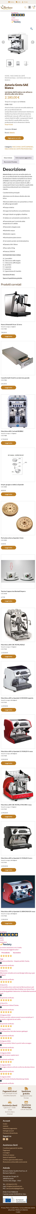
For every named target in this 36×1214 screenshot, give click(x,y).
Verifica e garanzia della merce (13, 1159)
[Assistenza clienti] (9, 1102)
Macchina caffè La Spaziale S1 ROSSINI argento (17, 698)
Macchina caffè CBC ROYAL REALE (13, 645)
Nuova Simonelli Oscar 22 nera (11, 324)
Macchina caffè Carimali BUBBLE (12, 431)
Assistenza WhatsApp (26, 1106)
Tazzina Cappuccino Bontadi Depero (13, 591)
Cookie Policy (15, 1208)
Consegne (6, 1153)
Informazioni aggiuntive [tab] (23, 158)
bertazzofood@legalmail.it (15, 1188)
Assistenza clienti (9, 1105)
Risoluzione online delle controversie (15, 1162)
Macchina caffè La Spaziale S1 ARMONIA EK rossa (18, 911)
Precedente (6, 952)
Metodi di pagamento (10, 1128)
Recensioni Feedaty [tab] (10, 162)
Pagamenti (6, 1150)
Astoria (12, 132)
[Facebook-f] (4, 1139)
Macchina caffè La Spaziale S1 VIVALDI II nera (16, 858)
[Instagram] (7, 1139)
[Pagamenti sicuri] (9, 1088)
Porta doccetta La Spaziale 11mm (12, 538)
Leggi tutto (8, 336)
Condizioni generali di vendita (12, 1148)
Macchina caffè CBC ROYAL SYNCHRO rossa (16, 805)
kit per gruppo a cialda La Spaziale (12, 484)
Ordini (5, 1124)
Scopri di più (9, 124)
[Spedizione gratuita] (26, 1088)
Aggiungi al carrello (14, 138)
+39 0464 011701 (11, 1184)
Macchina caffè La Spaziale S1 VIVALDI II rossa (17, 751)
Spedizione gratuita (26, 1092)
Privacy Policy (5, 1208)
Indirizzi (5, 1126)
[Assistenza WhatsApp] (26, 1102)
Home (7, 76)
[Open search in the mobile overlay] (25, 7)
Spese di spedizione (9, 1157)
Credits (18, 1212)
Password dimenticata (10, 1133)
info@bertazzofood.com (14, 1186)
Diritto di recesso (8, 1155)
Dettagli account (8, 1131)
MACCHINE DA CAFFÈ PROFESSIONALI (18, 149)
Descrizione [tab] (8, 158)
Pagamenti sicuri (10, 1091)
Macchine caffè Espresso (22, 147)
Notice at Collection (22, 1210)
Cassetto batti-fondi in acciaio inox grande (15, 378)
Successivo (17, 952)
